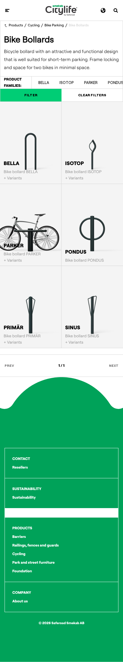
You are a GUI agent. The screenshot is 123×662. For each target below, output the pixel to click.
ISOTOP (66, 82)
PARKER (91, 82)
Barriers (19, 536)
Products (16, 25)
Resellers (20, 467)
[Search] (115, 10)
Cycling (33, 25)
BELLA (43, 82)
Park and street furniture (33, 562)
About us (20, 601)
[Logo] (61, 10)
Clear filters (92, 95)
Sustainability (24, 497)
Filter (30, 95)
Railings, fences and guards (35, 545)
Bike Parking (54, 25)
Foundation (22, 571)
